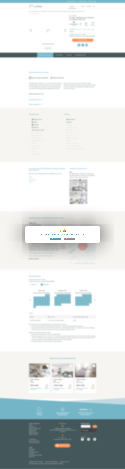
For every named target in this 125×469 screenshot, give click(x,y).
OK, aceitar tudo (55, 239)
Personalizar (69, 239)
